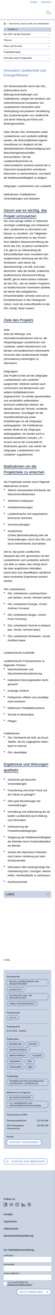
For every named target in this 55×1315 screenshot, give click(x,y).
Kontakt (8, 1214)
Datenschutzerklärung (19, 1285)
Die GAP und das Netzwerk (17, 34)
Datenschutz (11, 1228)
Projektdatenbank (12, 52)
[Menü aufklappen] (48, 34)
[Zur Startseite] (19, 11)
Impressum (10, 1221)
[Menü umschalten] (48, 12)
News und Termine (13, 46)
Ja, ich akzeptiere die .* (20, 1283)
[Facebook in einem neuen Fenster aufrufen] (5, 1204)
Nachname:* (9, 1265)
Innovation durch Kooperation (18, 58)
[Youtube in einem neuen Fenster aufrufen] (11, 1204)
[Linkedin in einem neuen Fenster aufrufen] (23, 1204)
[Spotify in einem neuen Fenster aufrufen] (29, 1204)
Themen (8, 40)
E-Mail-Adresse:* (12, 1273)
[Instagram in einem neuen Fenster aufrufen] (17, 1204)
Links (10, 894)
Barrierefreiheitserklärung (18, 1235)
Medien (33, 2)
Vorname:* (9, 1256)
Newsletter (46, 2)
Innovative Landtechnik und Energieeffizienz (30, 24)
